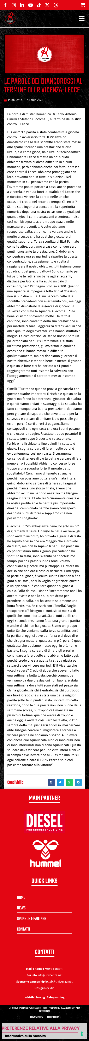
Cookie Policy (53, 1017)
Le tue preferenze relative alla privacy (41, 1028)
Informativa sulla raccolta (25, 1036)
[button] (51, 782)
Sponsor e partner (31, 918)
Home (21, 897)
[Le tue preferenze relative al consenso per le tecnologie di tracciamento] (82, 1034)
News (21, 908)
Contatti (23, 929)
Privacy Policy (36, 1017)
